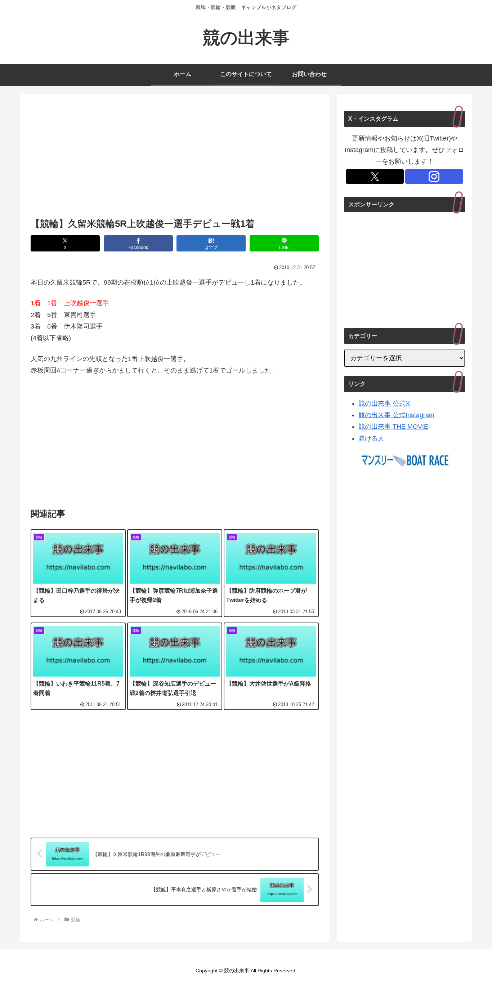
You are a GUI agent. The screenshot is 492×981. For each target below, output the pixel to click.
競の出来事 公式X (384, 403)
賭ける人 (371, 438)
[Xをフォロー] (375, 176)
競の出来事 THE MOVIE (393, 426)
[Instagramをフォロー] (434, 176)
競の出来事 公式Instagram (396, 415)
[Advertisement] (175, 158)
